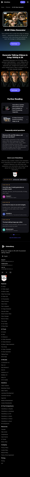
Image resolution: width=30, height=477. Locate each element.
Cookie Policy (4, 450)
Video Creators (5, 385)
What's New (4, 441)
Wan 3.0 (3, 365)
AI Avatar (3, 332)
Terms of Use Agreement (7, 455)
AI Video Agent (5, 289)
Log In (22, 2)
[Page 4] (15, 234)
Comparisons (4, 434)
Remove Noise (4, 318)
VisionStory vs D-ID (6, 413)
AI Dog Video (4, 326)
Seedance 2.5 (4, 372)
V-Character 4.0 (5, 362)
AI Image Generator (6, 308)
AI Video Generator (6, 339)
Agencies (3, 398)
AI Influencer (4, 337)
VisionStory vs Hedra (6, 416)
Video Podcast (5, 301)
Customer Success (6, 395)
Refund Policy (4, 452)
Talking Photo (4, 354)
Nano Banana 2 (5, 367)
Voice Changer (5, 316)
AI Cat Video (4, 323)
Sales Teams (4, 390)
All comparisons (5, 423)
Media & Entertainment (7, 400)
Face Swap (4, 321)
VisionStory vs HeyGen (7, 408)
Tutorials (3, 429)
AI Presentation (5, 299)
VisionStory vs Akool (6, 421)
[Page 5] (16, 234)
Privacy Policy (4, 447)
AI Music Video (5, 291)
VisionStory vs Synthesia (7, 411)
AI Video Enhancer (6, 341)
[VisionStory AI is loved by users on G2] (15, 174)
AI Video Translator (6, 349)
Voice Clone (4, 303)
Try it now (14, 44)
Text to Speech (5, 306)
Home (2, 7)
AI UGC (3, 334)
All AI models (4, 379)
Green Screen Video (6, 313)
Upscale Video (5, 311)
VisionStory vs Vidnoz (6, 418)
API (2, 463)
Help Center (4, 432)
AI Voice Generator (6, 351)
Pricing (3, 460)
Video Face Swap (5, 294)
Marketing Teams (5, 388)
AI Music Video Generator (7, 344)
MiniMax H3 (4, 375)
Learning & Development (7, 393)
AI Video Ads (4, 296)
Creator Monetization (6, 403)
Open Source (4, 437)
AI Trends (3, 439)
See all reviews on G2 (15, 237)
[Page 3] (13, 234)
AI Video (3, 286)
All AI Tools (4, 356)
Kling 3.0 (3, 377)
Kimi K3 (3, 370)
